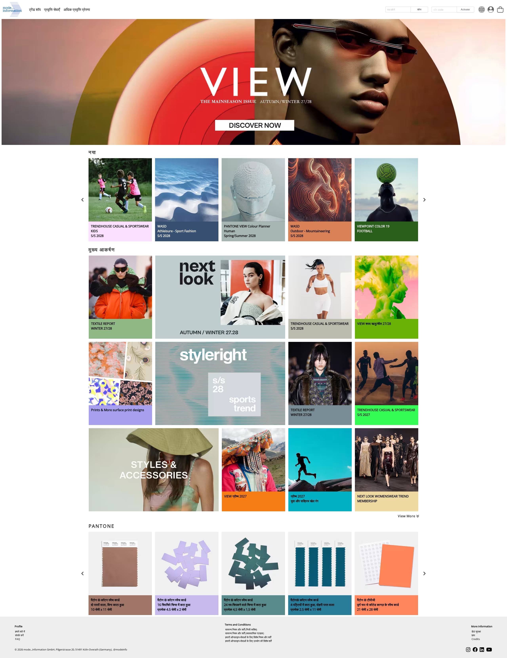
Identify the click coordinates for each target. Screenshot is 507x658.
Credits (476, 639)
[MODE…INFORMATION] (12, 9)
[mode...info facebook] (475, 649)
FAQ (17, 639)
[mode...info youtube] (489, 649)
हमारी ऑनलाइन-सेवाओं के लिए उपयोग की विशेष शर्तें (248, 641)
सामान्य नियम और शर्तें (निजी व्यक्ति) (241, 629)
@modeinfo (120, 649)
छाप (473, 635)
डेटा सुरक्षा (476, 631)
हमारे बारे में (20, 631)
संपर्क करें (19, 635)
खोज (419, 9)
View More (407, 516)
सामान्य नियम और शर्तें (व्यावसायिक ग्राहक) (244, 633)
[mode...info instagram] (468, 649)
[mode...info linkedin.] (481, 649)
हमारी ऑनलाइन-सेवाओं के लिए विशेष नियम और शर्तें (248, 637)
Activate (465, 9)
